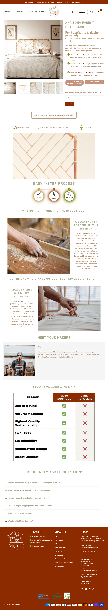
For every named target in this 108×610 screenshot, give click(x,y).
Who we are (59, 544)
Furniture (9, 12)
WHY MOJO (21, 12)
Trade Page (59, 555)
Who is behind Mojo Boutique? (20, 521)
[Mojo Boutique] (53, 12)
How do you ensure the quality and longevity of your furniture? (34, 482)
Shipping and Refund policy (63, 563)
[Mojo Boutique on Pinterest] (89, 589)
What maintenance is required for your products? (29, 490)
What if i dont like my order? (20, 513)
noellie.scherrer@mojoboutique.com (92, 541)
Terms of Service (60, 559)
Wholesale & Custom (36, 12)
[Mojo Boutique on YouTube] (86, 589)
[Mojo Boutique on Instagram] (93, 589)
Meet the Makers (60, 547)
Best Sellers (80, 12)
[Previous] (5, 49)
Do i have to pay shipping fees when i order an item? (30, 506)
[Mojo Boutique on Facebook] (82, 589)
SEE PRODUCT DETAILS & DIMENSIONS (54, 115)
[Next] (61, 49)
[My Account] (95, 11)
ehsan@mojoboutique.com (89, 547)
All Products (59, 540)
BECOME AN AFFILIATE (88, 551)
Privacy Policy (59, 566)
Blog (56, 536)
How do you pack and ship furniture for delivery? (28, 498)
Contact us (58, 551)
